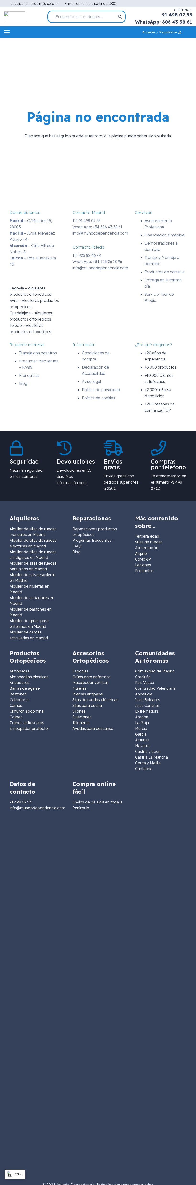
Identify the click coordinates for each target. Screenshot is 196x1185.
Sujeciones (82, 717)
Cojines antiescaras (27, 722)
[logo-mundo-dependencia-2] (14, 16)
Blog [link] (76, 551)
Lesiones (143, 564)
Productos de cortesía (165, 271)
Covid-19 (143, 559)
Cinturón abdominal (27, 711)
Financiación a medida (164, 235)
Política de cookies (98, 397)
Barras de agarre (25, 688)
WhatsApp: (97, 226)
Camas (16, 705)
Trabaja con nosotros (38, 352)
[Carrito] (189, 32)
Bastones (18, 694)
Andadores (19, 682)
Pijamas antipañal (87, 694)
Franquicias (29, 375)
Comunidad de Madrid (155, 671)
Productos (144, 570)
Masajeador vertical (90, 682)
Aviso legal (91, 381)
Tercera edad (147, 536)
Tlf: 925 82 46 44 (87, 255)
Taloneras (81, 722)
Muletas (79, 688)
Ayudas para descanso (92, 728)
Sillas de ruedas (149, 542)
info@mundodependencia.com (100, 233)
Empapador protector (29, 728)
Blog (23, 383)
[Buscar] (119, 16)
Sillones (79, 711)
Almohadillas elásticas (29, 676)
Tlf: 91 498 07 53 (86, 220)
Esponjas (80, 671)
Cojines (16, 717)
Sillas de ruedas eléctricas (95, 699)
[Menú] (7, 32)
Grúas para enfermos (91, 676)
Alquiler (141, 553)
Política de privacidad (101, 389)
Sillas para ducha (87, 705)
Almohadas (20, 671)
